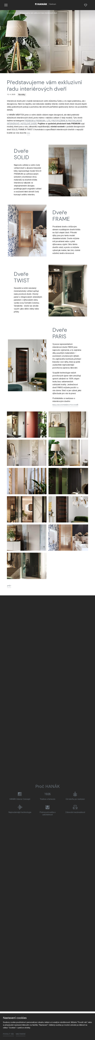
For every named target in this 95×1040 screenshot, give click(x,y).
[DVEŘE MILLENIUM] (27, 424)
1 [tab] (79, 191)
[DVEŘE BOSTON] (27, 481)
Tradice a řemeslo (47, 799)
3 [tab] (82, 311)
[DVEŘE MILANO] (27, 453)
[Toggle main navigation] (6, 5)
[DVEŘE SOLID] (27, 537)
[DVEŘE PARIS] (68, 509)
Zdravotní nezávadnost (75, 812)
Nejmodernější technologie (19, 812)
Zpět (9, 586)
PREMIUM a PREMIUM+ (35, 120)
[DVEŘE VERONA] (68, 453)
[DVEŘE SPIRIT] (68, 481)
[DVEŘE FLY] (27, 509)
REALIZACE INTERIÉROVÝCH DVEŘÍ (65, 405)
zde (28, 133)
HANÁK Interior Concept (19, 799)
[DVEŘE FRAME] (68, 537)
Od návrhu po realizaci (75, 799)
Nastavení (20, 1034)
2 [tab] (82, 191)
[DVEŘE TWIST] (27, 566)
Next (82, 171)
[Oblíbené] (85, 5)
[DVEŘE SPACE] (68, 424)
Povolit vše (8, 1034)
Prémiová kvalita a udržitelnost (47, 813)
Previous (53, 171)
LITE (48, 120)
